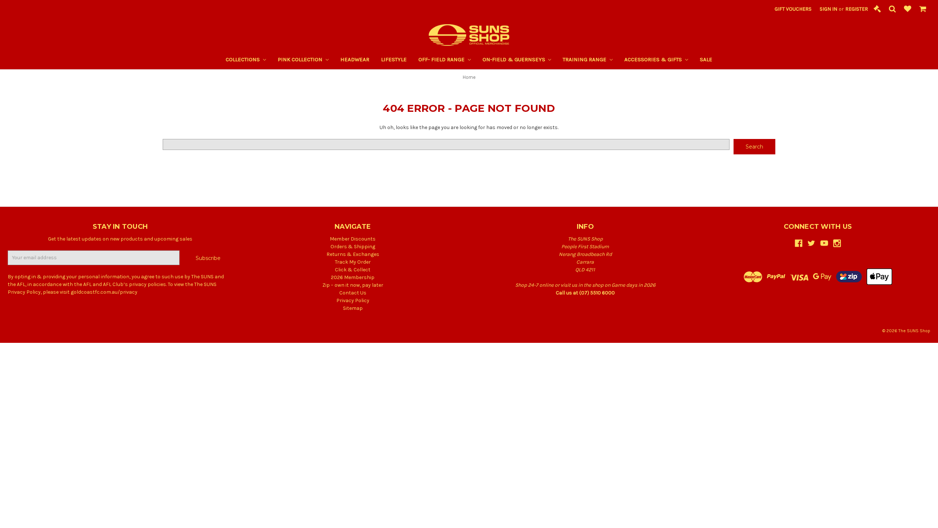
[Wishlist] (907, 9)
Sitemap (353, 308)
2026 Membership (352, 277)
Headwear (354, 59)
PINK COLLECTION (301, 59)
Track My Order (353, 262)
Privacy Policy (352, 300)
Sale (706, 59)
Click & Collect (352, 270)
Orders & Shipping (352, 246)
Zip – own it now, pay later (352, 285)
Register (856, 9)
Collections (243, 59)
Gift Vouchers (793, 9)
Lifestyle (394, 59)
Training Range (585, 59)
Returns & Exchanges (352, 254)
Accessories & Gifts (653, 59)
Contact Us (352, 293)
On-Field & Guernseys (515, 59)
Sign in (828, 9)
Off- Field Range (442, 59)
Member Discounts (353, 239)
